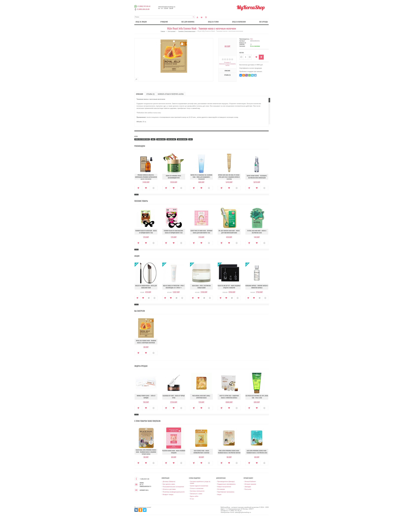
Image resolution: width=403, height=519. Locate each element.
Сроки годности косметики (199, 486)
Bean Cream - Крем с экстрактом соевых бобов (201, 287)
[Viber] (246, 75)
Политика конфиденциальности (173, 492)
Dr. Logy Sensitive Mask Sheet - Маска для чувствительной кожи (229, 232)
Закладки (248, 486)
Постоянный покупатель (197, 17)
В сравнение (149, 298)
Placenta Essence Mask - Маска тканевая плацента (173, 452)
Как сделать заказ (169, 484)
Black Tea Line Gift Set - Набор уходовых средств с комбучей (229, 287)
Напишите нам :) (144, 490)
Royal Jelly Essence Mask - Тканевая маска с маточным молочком (146, 341)
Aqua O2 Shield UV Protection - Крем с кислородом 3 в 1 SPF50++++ (173, 287)
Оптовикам (221, 489)
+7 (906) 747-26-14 (143, 6)
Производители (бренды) (226, 481)
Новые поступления (224, 486)
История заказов (250, 484)
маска (153, 139)
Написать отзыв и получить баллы (171, 94)
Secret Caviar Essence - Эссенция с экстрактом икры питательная (257, 177)
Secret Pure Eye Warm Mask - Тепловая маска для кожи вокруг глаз (201, 232)
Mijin (251, 39)
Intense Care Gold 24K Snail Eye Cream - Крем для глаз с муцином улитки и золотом (229, 177)
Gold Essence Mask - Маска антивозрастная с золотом (201, 452)
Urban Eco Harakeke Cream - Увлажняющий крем (174, 177)
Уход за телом (213, 21)
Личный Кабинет (250, 481)
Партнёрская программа (225, 492)
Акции (219, 494)
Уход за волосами (239, 21)
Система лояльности (197, 491)
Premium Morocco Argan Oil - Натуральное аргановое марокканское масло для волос (146, 177)
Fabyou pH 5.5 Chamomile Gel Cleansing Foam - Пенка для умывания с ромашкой (201, 177)
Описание (139, 94)
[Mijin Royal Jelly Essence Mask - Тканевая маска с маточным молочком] (136, 79)
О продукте (153, 188)
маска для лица (171, 139)
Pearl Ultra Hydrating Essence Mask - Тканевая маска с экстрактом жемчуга (229, 452)
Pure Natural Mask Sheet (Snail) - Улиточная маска (201, 397)
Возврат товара (168, 494)
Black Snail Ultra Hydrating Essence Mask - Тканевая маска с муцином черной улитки (146, 452)
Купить (138, 188)
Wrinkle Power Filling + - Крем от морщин (146, 397)
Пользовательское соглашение (173, 486)
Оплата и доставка (169, 489)
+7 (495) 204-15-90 (142, 9)
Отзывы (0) (150, 94)
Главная (163, 31)
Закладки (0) (202, 17)
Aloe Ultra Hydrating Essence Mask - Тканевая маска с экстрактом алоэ (257, 452)
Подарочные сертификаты (226, 484)
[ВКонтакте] (240, 75)
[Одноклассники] (243, 75)
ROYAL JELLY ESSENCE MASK (142, 139)
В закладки (256, 57)
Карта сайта (194, 496)
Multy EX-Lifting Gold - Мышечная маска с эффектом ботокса (229, 397)
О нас (192, 499)
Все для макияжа (187, 21)
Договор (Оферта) (169, 481)
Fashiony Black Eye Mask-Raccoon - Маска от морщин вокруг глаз (174, 232)
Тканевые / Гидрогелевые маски (186, 31)
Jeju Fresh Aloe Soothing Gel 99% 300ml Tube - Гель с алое (256, 397)
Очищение (164, 21)
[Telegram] (255, 75)
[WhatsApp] (249, 75)
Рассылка (248, 489)
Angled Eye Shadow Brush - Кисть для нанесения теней (146, 287)
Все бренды (263, 21)
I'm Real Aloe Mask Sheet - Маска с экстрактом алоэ (256, 232)
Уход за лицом (141, 21)
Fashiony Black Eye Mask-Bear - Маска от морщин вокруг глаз (146, 232)
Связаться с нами (196, 493)
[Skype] (252, 75)
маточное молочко (182, 139)
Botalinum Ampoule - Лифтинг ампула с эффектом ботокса (256, 287)
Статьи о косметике (196, 488)
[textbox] (164, 17)
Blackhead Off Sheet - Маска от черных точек (174, 397)
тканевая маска (161, 139)
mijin (190, 139)
